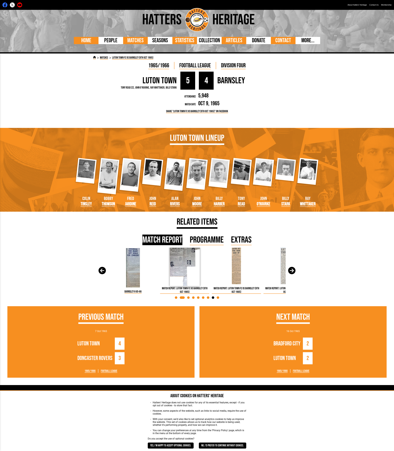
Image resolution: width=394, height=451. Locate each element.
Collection (209, 40)
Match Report (162, 240)
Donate (258, 40)
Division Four (233, 65)
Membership (386, 5)
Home (86, 40)
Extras (241, 240)
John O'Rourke (142, 87)
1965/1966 (158, 65)
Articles (234, 40)
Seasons (160, 40)
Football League (195, 65)
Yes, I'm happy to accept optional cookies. (170, 445)
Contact (283, 40)
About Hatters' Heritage (357, 5)
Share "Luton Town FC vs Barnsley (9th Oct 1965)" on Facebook (197, 111)
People (110, 40)
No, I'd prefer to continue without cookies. (222, 445)
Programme (207, 240)
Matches (135, 40)
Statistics (184, 40)
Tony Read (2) (127, 87)
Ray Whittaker (157, 87)
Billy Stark (171, 87)
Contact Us (374, 5)
